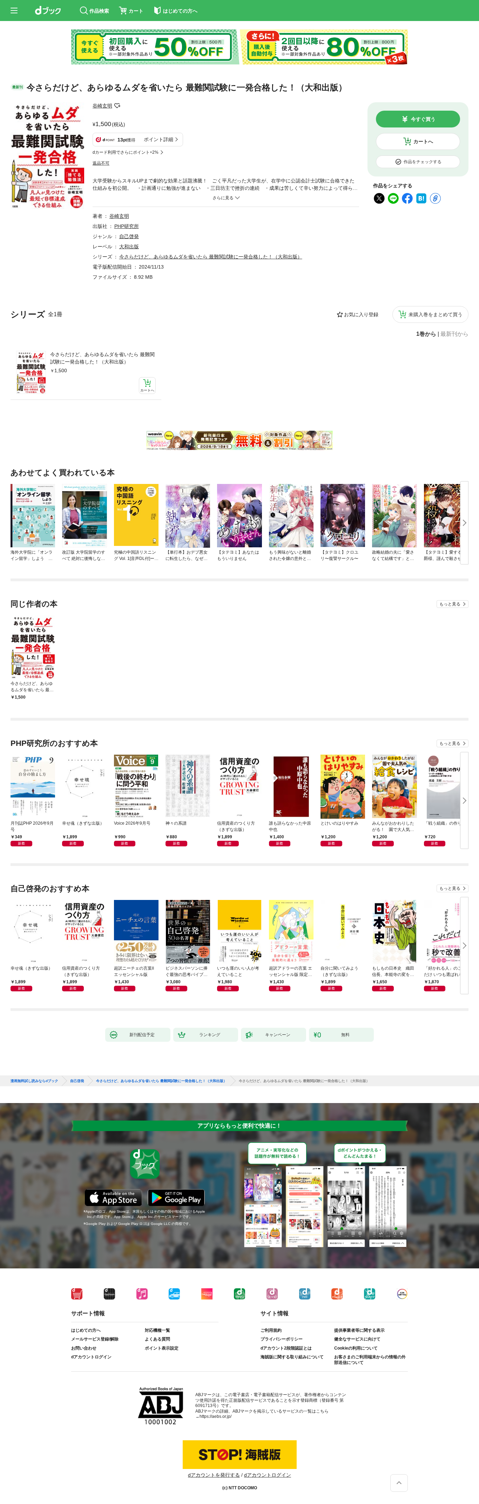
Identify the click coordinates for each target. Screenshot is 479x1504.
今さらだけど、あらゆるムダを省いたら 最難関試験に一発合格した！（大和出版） (102, 358)
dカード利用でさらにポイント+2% (125, 152)
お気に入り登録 (361, 314)
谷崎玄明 (102, 106)
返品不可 (101, 163)
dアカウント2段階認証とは (286, 1348)
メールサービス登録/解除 (95, 1339)
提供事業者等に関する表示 (359, 1330)
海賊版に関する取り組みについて (292, 1356)
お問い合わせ (83, 1348)
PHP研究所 (126, 226)
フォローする (117, 105)
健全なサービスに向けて (357, 1339)
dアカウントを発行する (214, 1475)
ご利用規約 (271, 1330)
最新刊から (454, 334)
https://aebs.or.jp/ (215, 1416)
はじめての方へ (86, 1330)
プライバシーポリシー (282, 1339)
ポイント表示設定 (161, 1348)
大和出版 (129, 246)
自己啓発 (129, 236)
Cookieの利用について (356, 1348)
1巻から (426, 334)
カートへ (423, 141)
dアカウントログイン (91, 1356)
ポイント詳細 (158, 139)
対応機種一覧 (157, 1330)
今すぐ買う (423, 119)
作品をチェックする (422, 161)
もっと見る (449, 604)
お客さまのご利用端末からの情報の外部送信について (370, 1359)
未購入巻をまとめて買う (436, 314)
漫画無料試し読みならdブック (34, 1081)
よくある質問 (157, 1339)
